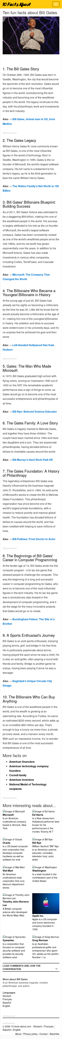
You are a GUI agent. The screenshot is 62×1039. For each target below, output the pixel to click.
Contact (44, 1034)
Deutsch (7, 996)
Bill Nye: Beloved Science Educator (34, 411)
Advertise (54, 1034)
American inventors (21, 780)
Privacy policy (30, 1034)
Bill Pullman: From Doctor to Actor (33, 539)
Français (7, 999)
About (18, 1034)
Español (7, 1002)
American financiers (22, 762)
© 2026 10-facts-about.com (17, 1026)
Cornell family (17, 775)
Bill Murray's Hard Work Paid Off (32, 460)
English (6, 1006)
